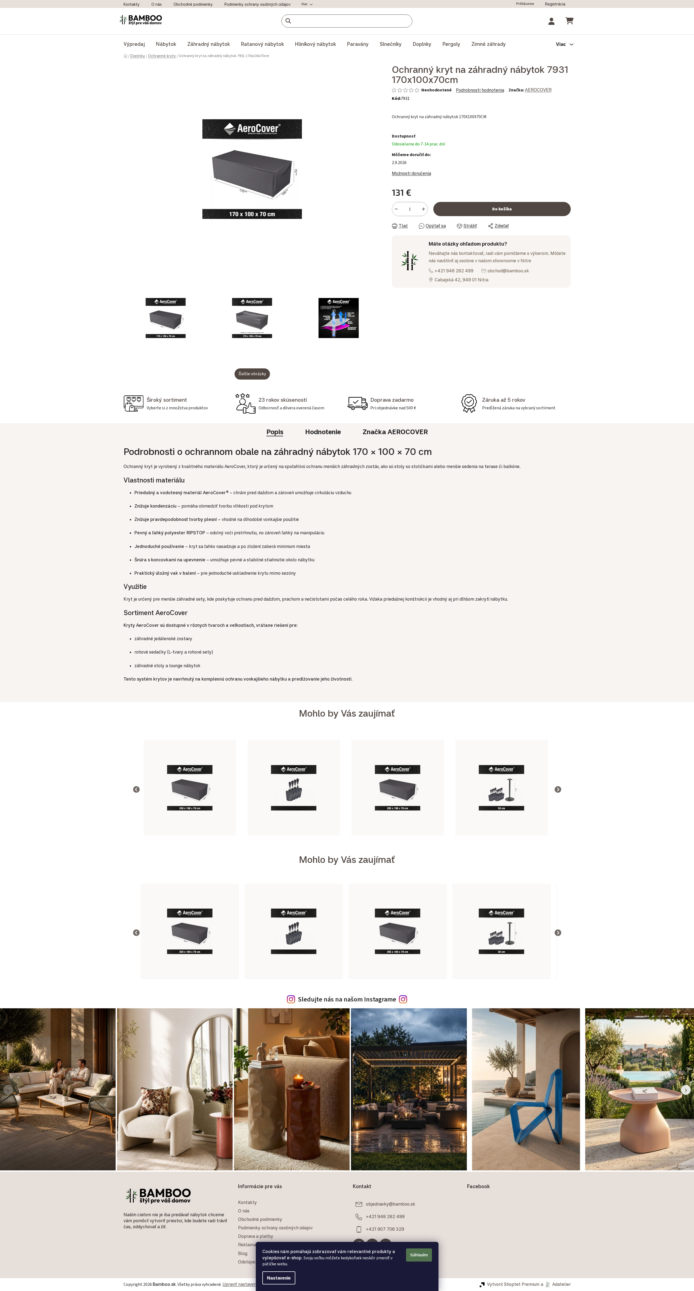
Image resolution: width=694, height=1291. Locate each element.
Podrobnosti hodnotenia (480, 90)
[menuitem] (134, 44)
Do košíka (502, 209)
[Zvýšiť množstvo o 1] (423, 209)
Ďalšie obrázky (252, 374)
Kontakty (132, 4)
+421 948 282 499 (454, 270)
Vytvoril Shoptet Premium (513, 1284)
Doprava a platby (255, 1236)
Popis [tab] (274, 432)
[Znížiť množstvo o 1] (396, 209)
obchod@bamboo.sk (508, 270)
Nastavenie (279, 1278)
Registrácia (555, 4)
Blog (242, 1253)
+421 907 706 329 (385, 1229)
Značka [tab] (395, 432)
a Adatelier (556, 1284)
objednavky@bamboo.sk (390, 1204)
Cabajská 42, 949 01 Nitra (461, 279)
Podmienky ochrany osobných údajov (257, 4)
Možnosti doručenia (411, 173)
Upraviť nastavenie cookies (250, 1284)
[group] (190, 789)
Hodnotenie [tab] (323, 432)
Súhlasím (419, 1255)
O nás (156, 4)
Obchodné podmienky (193, 4)
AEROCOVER (538, 90)
